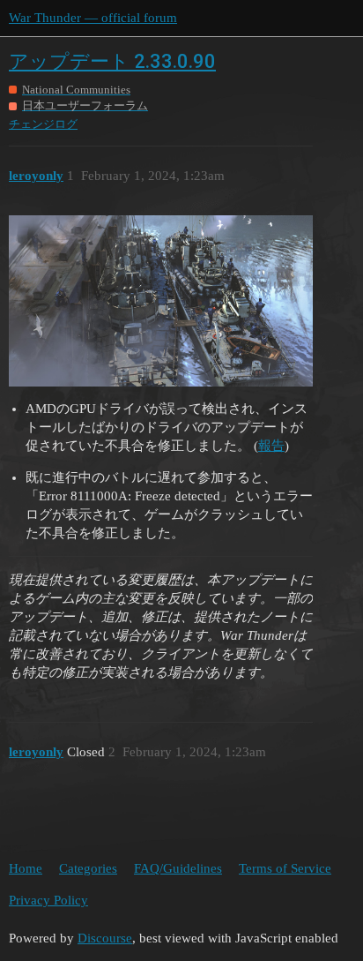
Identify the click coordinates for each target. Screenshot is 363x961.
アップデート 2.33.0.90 (112, 61)
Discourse (105, 938)
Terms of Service (285, 868)
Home (25, 868)
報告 (271, 446)
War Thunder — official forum (93, 18)
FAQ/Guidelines (178, 868)
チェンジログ (43, 124)
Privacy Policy (48, 900)
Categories (88, 868)
